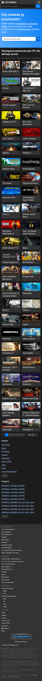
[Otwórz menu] (39, 2)
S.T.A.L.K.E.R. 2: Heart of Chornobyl (12, 561)
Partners (4, 618)
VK (4, 631)
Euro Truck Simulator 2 (8, 529)
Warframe (4, 542)
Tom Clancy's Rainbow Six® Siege (12, 550)
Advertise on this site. (21, 642)
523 (29, 435)
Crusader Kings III (7, 545)
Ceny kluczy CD (6, 527)
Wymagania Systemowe (24, 58)
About (3, 613)
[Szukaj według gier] (38, 6)
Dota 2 (4, 574)
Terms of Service (13, 677)
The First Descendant (8, 582)
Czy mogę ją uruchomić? (9, 2)
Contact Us (5, 626)
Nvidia (5, 607)
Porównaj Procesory (7, 588)
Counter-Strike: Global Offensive (11, 559)
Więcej (5, 475)
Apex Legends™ (6, 532)
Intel (4, 593)
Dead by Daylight (7, 547)
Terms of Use (5, 620)
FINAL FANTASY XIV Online (10, 553)
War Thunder (5, 580)
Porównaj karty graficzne (9, 596)
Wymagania (5, 556)
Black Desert (5, 540)
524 (33, 435)
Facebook (6, 628)
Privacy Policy (6, 623)
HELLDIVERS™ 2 (7, 534)
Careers (4, 615)
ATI (4, 601)
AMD (4, 591)
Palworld (4, 537)
